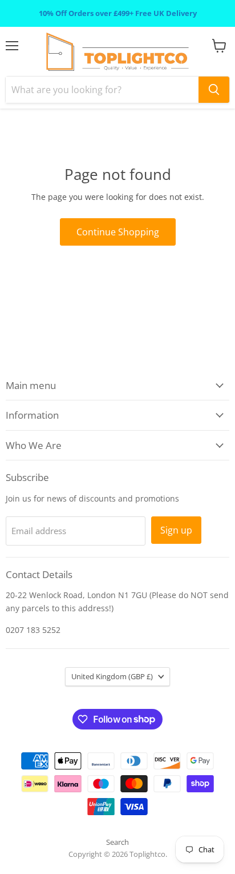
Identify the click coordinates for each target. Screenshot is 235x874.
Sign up (176, 530)
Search (117, 842)
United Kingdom (112, 676)
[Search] (213, 90)
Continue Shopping (117, 232)
